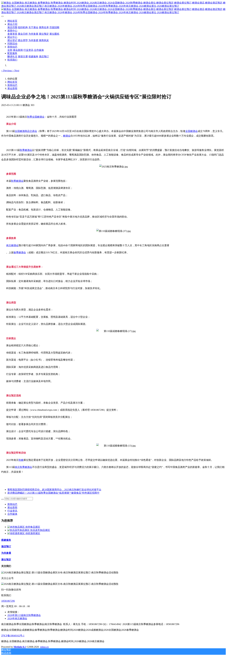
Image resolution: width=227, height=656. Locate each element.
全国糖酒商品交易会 (26, 131)
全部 (9, 50)
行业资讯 (12, 510)
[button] (6, 70)
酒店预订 (6, 546)
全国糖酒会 (191, 131)
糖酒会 (66, 135)
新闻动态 (12, 85)
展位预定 (6, 559)
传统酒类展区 (32, 533)
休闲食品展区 (32, 527)
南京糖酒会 (12, 245)
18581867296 (8, 601)
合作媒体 (12, 514)
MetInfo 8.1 (20, 647)
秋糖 (21, 460)
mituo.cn (44, 647)
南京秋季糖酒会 (23, 467)
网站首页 (12, 21)
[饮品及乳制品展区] (18, 530)
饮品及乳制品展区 (40, 530)
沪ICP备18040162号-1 (12, 635)
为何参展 (6, 553)
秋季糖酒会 (26, 150)
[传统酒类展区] (16, 533)
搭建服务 (6, 540)
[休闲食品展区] (16, 527)
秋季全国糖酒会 (35, 116)
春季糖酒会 (20, 252)
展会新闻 (12, 88)
